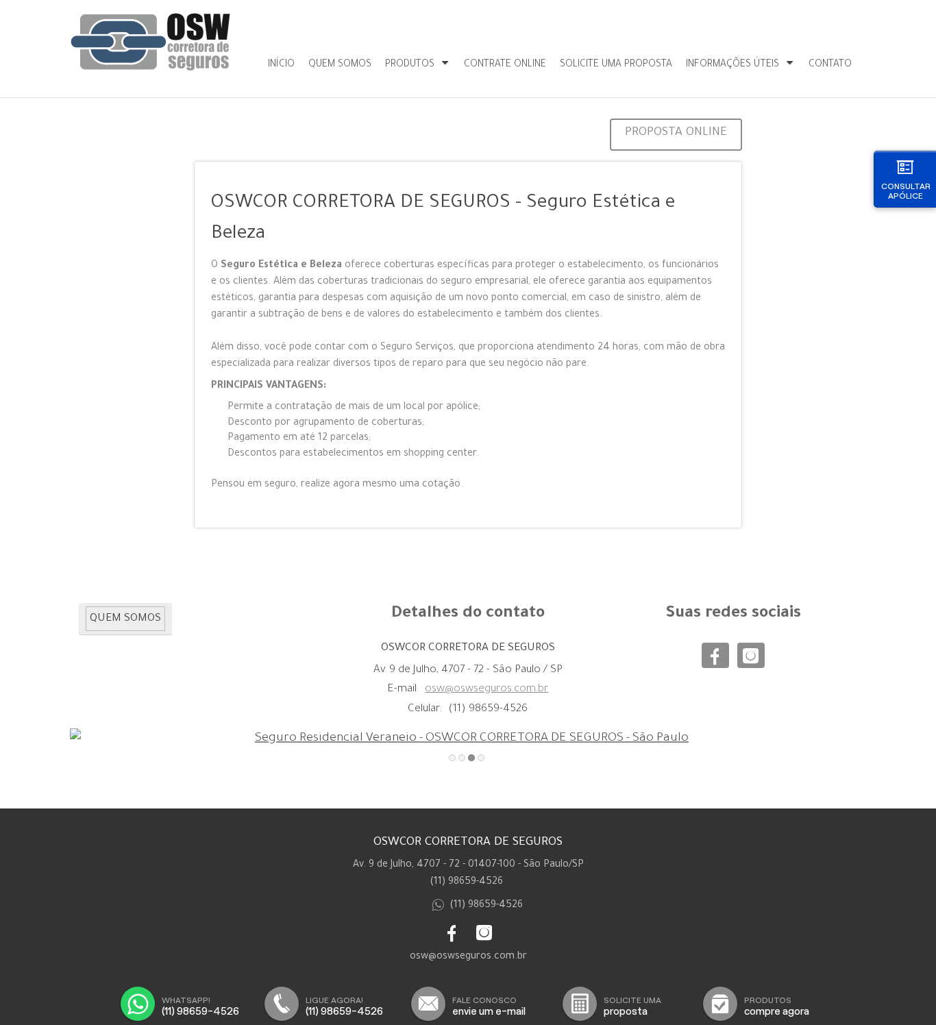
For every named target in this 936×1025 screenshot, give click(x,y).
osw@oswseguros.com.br (486, 689)
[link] (715, 655)
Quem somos (339, 65)
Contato (830, 65)
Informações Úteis (732, 65)
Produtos (409, 65)
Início (281, 65)
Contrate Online (505, 65)
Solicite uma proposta (616, 65)
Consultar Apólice (906, 191)
